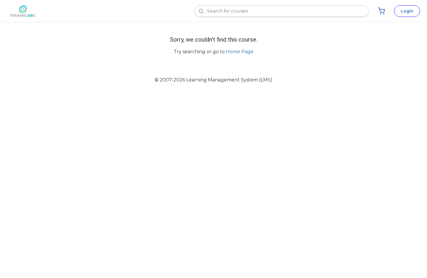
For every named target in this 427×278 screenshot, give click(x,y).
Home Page (240, 51)
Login (407, 11)
